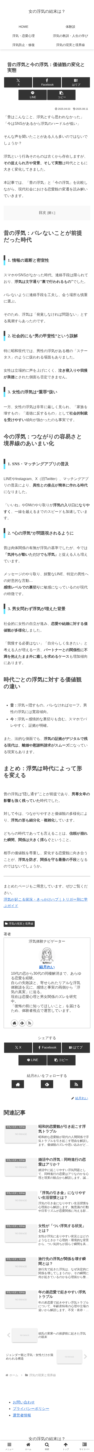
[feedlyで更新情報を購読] (22, 1023)
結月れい (47, 967)
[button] (61, 95)
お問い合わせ (24, 1402)
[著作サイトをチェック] (14, 1023)
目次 (42, 213)
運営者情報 (22, 1415)
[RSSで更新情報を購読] (29, 1023)
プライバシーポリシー (31, 1409)
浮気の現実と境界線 (21, 923)
